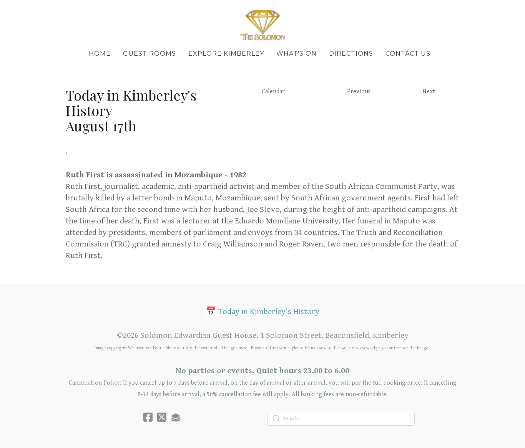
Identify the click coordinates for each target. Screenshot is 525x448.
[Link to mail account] (175, 417)
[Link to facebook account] (148, 417)
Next (428, 91)
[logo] (262, 24)
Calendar (273, 91)
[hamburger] (32, 12)
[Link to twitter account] (161, 417)
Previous (358, 91)
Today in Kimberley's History (268, 311)
